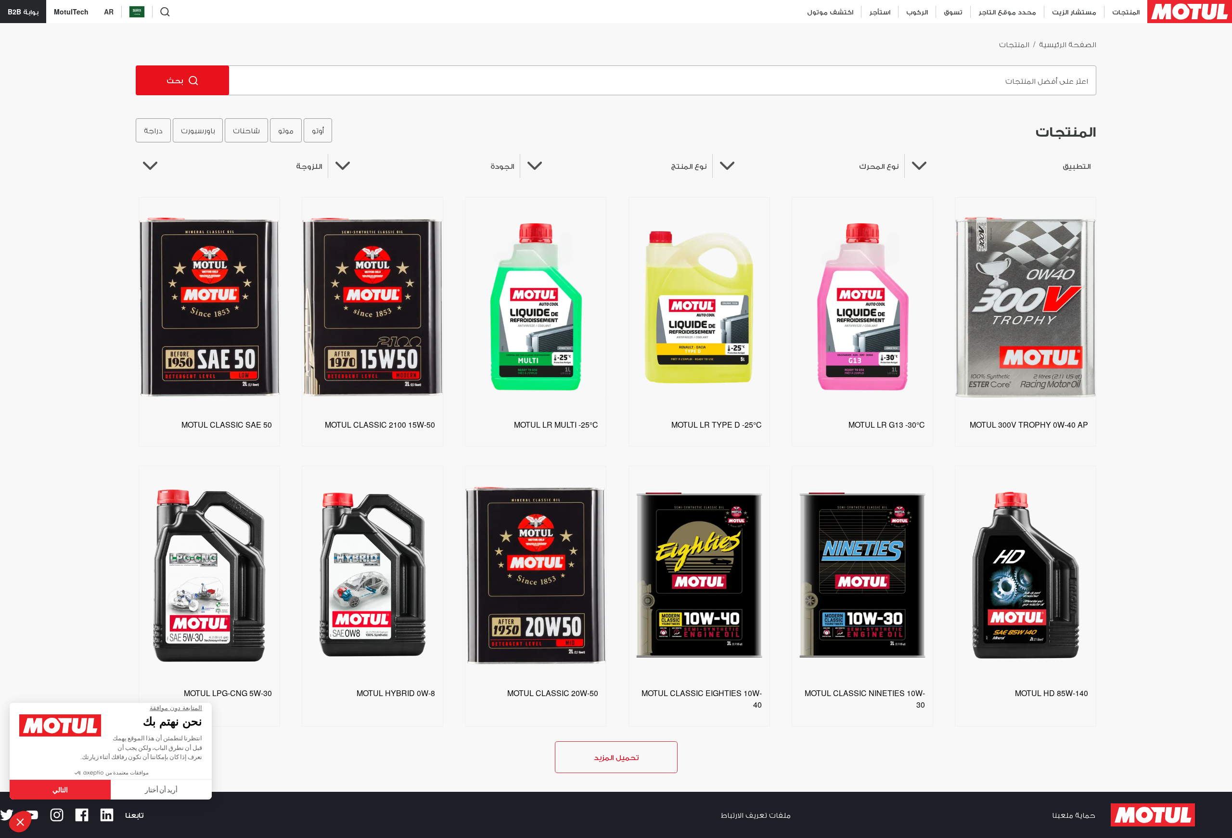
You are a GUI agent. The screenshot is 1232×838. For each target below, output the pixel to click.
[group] (234, 130)
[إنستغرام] (57, 815)
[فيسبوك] (82, 815)
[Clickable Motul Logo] (1189, 11)
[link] (953, 11)
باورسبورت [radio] (198, 130)
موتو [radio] (286, 130)
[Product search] (165, 11)
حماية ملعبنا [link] (1073, 814)
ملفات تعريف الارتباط (756, 814)
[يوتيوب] (31, 815)
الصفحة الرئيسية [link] (1067, 44)
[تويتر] (6, 815)
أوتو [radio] (318, 130)
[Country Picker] (137, 11)
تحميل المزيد (616, 756)
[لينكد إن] (107, 815)
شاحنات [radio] (246, 130)
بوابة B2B (23, 11)
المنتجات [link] (1014, 44)
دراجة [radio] (153, 130)
